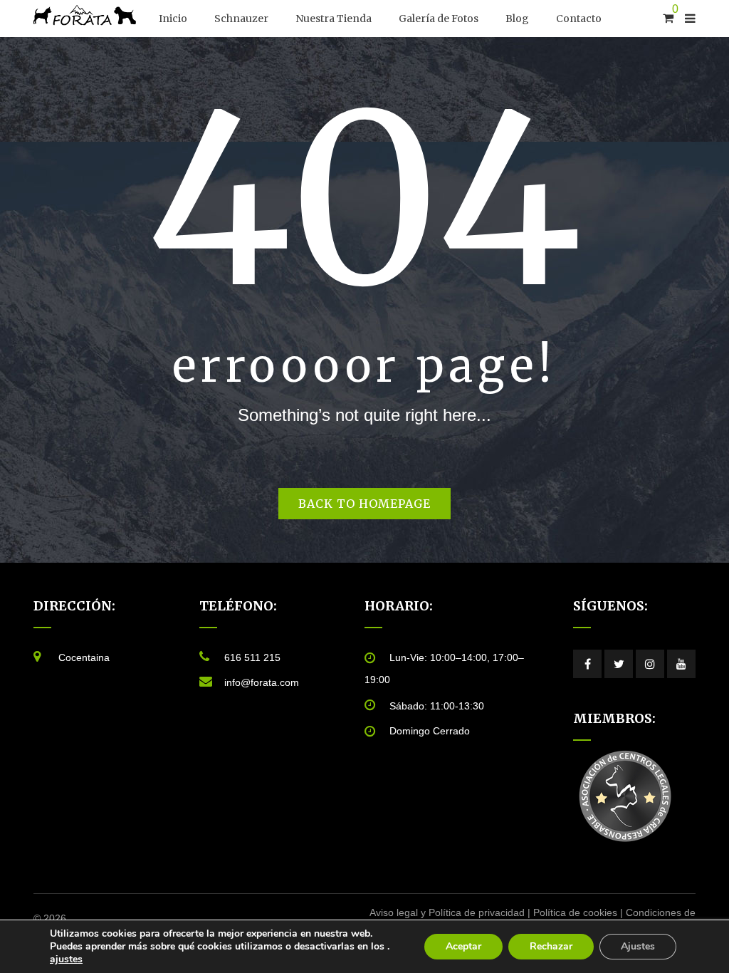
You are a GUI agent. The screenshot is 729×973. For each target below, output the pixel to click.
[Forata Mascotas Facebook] (587, 664)
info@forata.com (261, 682)
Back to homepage (364, 503)
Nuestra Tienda (333, 18)
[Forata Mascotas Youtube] (681, 664)
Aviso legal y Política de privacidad (447, 912)
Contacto (579, 18)
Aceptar (463, 946)
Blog (517, 18)
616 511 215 (252, 657)
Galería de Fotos (438, 18)
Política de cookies (575, 912)
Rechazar (551, 946)
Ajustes (638, 946)
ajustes (66, 959)
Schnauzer (241, 18)
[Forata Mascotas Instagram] (650, 664)
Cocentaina (84, 657)
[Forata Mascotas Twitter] (618, 664)
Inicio (173, 18)
